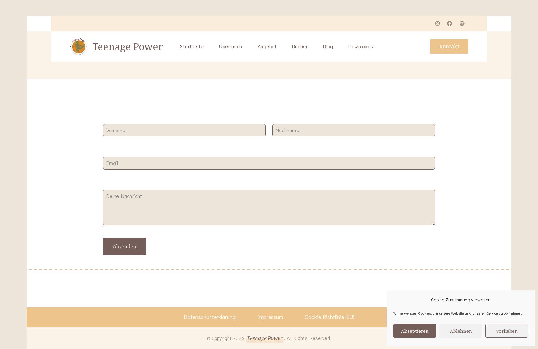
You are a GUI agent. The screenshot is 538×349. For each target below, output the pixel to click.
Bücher (300, 46)
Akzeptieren (415, 331)
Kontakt (449, 46)
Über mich (230, 46)
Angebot (267, 46)
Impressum (270, 317)
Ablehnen (461, 331)
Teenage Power (127, 46)
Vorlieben (507, 331)
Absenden (124, 246)
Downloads (360, 46)
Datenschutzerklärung (210, 317)
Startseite (192, 46)
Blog (328, 46)
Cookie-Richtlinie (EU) (329, 317)
